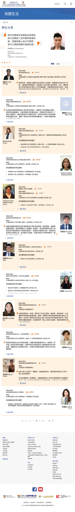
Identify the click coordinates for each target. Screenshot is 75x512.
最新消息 (5, 459)
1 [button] (2, 62)
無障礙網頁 (48, 502)
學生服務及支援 (57, 444)
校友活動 (30, 469)
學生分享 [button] (5, 22)
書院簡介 (55, 463)
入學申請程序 (31, 442)
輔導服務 (55, 451)
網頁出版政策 (40, 502)
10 (43, 421)
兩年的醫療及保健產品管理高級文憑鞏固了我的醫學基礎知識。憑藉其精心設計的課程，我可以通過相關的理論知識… (22, 40)
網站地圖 (26, 502)
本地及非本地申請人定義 (34, 446)
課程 (52, 64)
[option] (37, 44)
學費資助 (30, 458)
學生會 (54, 457)
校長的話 (55, 465)
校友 (29, 463)
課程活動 (5, 453)
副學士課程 (5, 444)
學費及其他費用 (32, 448)
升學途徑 (5, 448)
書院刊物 (5, 455)
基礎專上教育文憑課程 (8, 442)
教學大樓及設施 (57, 476)
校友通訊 (30, 467)
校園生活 (55, 438)
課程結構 (5, 440)
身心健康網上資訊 (57, 453)
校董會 (54, 472)
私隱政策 (32, 502)
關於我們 (55, 461)
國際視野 (55, 455)
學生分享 (55, 442)
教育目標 (55, 470)
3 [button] (7, 62)
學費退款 (30, 451)
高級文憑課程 (6, 446)
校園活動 (55, 440)
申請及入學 (31, 438)
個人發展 (55, 448)
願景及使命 (55, 468)
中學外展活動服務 (57, 478)
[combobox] (64, 64)
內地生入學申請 (32, 444)
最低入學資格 (31, 440)
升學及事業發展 (57, 446)
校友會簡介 (30, 465)
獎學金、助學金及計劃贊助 (35, 453)
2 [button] (4, 62)
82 (49, 421)
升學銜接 (5, 451)
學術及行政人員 (57, 474)
